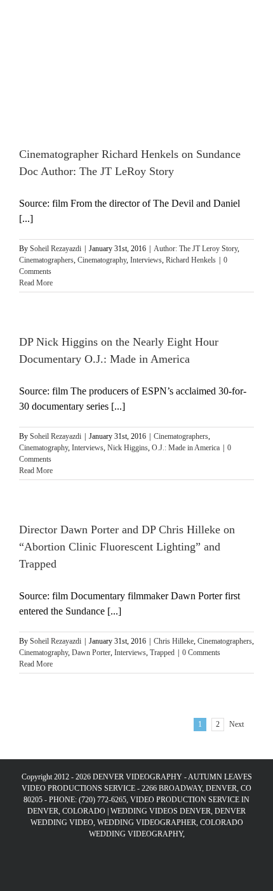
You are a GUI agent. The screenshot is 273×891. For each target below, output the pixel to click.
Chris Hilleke (174, 641)
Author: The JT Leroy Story (195, 248)
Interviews (146, 260)
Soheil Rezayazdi (55, 248)
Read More (36, 282)
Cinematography (101, 260)
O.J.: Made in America (186, 447)
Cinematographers (46, 260)
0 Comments (201, 652)
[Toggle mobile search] (226, 19)
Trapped (162, 652)
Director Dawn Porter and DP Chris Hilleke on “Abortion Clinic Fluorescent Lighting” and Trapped (127, 546)
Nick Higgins (127, 447)
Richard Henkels (191, 260)
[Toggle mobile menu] (249, 19)
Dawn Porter (91, 652)
